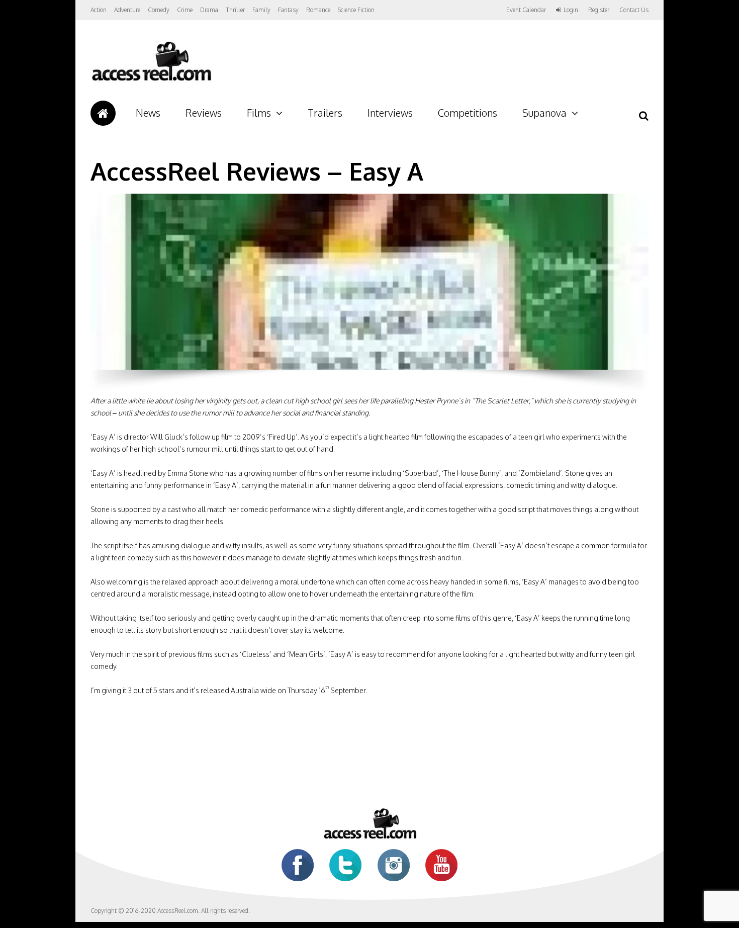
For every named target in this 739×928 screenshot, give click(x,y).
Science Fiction (356, 10)
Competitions (467, 112)
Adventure (127, 10)
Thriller (235, 10)
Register (598, 10)
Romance (318, 10)
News (148, 112)
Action (98, 10)
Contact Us (634, 10)
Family (261, 10)
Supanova (544, 112)
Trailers (325, 112)
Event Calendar (526, 10)
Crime (185, 10)
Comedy (158, 10)
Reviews (204, 112)
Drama (209, 10)
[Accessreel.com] (151, 81)
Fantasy (288, 10)
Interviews (390, 112)
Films (259, 112)
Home (103, 113)
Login (571, 10)
